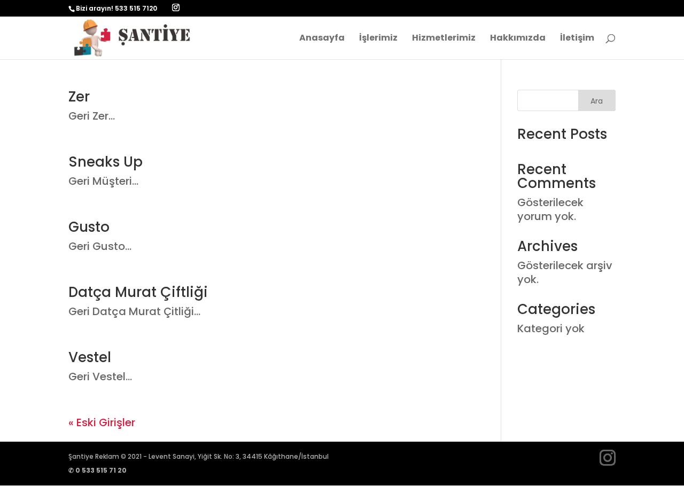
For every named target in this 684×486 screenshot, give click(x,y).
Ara (596, 101)
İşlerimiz (378, 39)
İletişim (577, 39)
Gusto (89, 227)
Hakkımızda (518, 39)
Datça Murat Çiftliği (138, 292)
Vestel (89, 357)
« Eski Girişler (101, 422)
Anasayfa (322, 39)
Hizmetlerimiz (444, 39)
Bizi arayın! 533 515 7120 (116, 8)
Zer (79, 96)
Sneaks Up (105, 161)
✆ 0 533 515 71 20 (97, 470)
